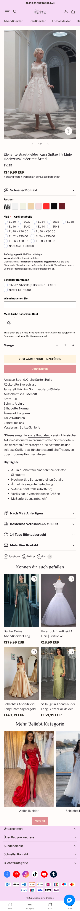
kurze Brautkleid (39, 435)
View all (40, 820)
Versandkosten (13, 176)
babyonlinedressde (44, 898)
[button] (7, 11)
